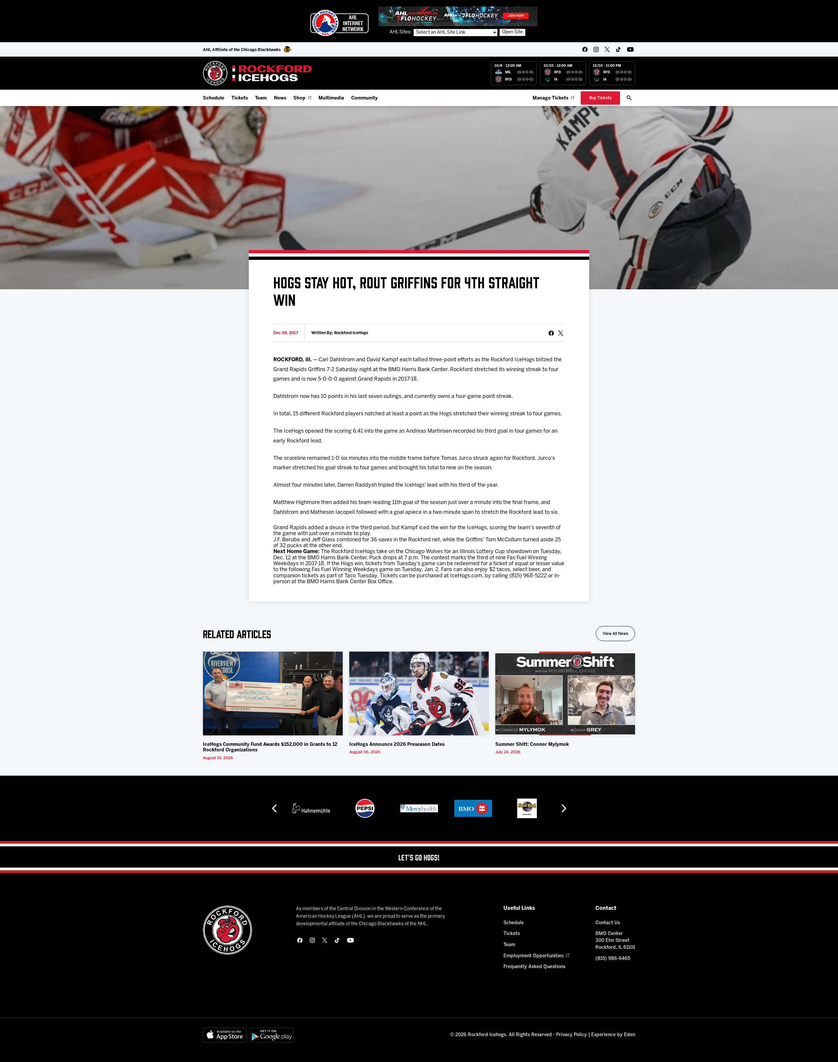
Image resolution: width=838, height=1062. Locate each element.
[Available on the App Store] (225, 1035)
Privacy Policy (571, 1035)
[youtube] (630, 49)
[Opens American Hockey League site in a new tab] (339, 23)
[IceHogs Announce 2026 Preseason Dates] (419, 693)
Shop (299, 98)
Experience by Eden (613, 1035)
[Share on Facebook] (551, 333)
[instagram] (596, 49)
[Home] (257, 73)
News (280, 98)
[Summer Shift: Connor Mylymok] (565, 693)
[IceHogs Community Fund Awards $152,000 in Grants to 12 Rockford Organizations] (273, 693)
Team (261, 98)
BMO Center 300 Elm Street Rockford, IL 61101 (615, 941)
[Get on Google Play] (272, 1035)
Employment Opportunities (533, 956)
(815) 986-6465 (612, 959)
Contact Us (607, 923)
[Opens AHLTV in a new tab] (457, 16)
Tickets (239, 98)
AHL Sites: (401, 32)
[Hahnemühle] (311, 808)
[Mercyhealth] (419, 808)
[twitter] (607, 49)
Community (364, 98)
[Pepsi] (365, 808)
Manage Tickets (550, 98)
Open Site (512, 32)
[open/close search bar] (629, 98)
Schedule (213, 98)
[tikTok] (618, 49)
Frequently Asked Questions (534, 967)
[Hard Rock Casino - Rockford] (527, 808)
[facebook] (585, 49)
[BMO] (473, 808)
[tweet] (561, 333)
